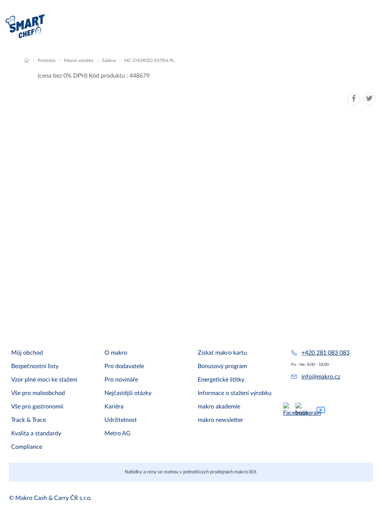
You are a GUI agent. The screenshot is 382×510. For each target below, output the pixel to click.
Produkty (47, 60)
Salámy (109, 60)
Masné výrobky (79, 60)
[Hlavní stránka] (26, 60)
